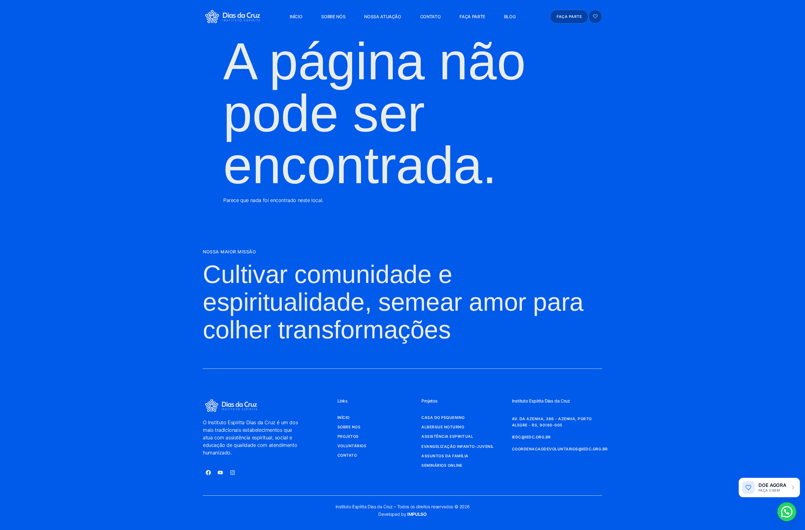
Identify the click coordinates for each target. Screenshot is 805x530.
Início (296, 16)
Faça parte (472, 16)
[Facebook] (208, 472)
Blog (510, 16)
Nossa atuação (382, 16)
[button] (786, 511)
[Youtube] (220, 472)
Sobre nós (333, 16)
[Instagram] (232, 472)
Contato (430, 16)
